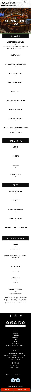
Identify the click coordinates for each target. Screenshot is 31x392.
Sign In (7, 389)
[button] (15, 45)
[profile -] (25, 2)
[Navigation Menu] (29, 2)
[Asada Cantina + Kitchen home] (8, 3)
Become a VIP (22, 389)
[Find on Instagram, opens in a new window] (15, 316)
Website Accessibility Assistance (15, 375)
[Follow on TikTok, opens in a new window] (20, 316)
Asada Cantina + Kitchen (15, 323)
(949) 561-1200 (15, 359)
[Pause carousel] (29, 32)
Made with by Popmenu (12, 386)
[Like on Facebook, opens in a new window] (10, 316)
